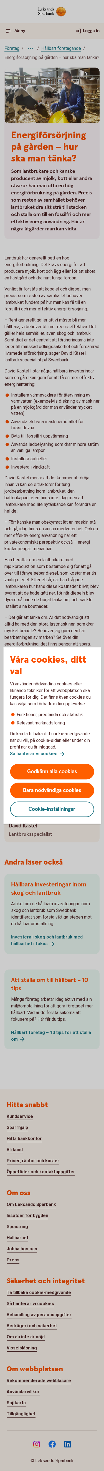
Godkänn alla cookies (52, 771)
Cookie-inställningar (52, 809)
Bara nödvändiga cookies (52, 790)
